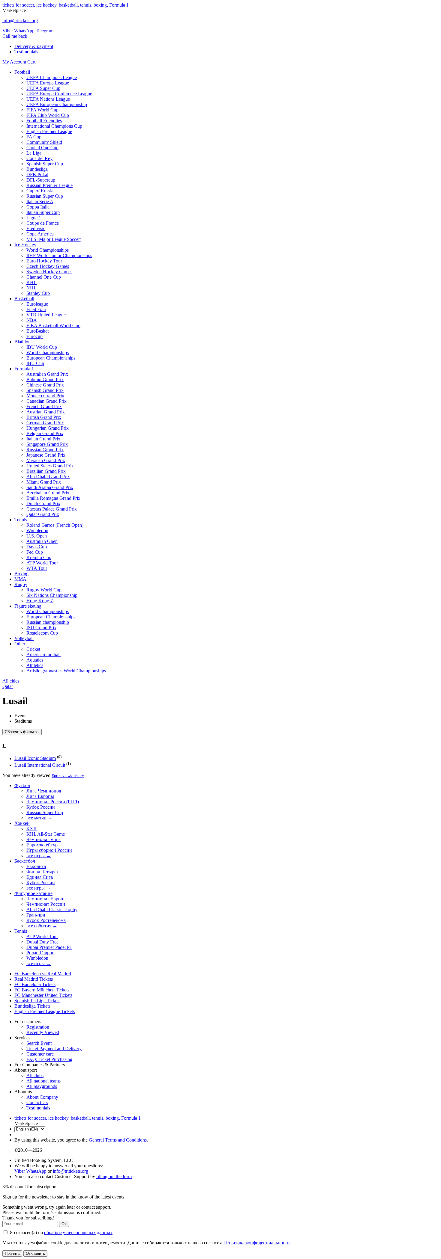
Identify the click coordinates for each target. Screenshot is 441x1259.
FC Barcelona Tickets (35, 984)
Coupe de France (42, 223)
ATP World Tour (42, 562)
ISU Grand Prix (41, 627)
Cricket (33, 649)
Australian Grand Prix (47, 374)
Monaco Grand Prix (45, 395)
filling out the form (114, 1176)
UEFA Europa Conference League (59, 93)
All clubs (35, 1075)
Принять (12, 1253)
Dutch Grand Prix (43, 503)
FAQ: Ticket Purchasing (49, 1059)
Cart (31, 61)
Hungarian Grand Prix (47, 428)
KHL (31, 282)
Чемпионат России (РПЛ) (52, 801)
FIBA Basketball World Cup (53, 325)
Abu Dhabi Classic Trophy (51, 909)
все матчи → (39, 817)
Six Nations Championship (51, 595)
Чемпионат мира (43, 839)
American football (43, 654)
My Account (14, 61)
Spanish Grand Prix (45, 390)
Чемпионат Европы (46, 898)
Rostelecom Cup (42, 632)
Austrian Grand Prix (45, 411)
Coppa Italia (38, 206)
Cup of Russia (39, 190)
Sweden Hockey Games (49, 271)
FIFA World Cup (42, 109)
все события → (41, 925)
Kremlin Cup (38, 557)
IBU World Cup (41, 347)
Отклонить (35, 1253)
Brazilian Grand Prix (46, 471)
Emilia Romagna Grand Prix (53, 498)
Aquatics (34, 659)
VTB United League (46, 314)
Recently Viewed (42, 1032)
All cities (10, 680)
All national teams (43, 1080)
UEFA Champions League (51, 77)
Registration (37, 1026)
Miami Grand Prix (43, 481)
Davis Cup (36, 546)
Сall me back (14, 36)
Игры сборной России (49, 850)
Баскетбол (24, 861)
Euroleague (37, 304)
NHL (31, 287)
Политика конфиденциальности (257, 1242)
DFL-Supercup (40, 179)
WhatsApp (24, 30)
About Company (42, 1097)
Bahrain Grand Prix (45, 379)
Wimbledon (37, 530)
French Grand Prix (44, 406)
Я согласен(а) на (60, 1232)
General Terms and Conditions (118, 1139)
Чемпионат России (45, 904)
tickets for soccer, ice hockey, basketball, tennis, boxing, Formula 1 (65, 4)
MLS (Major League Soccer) (53, 239)
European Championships (50, 357)
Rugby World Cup (44, 589)
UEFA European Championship (56, 104)
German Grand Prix (45, 422)
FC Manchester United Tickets (43, 995)
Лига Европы (40, 796)
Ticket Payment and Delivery (54, 1048)
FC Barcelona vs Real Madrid (42, 973)
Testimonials (26, 51)
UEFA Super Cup (43, 88)
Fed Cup (34, 552)
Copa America (40, 233)
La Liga (33, 153)
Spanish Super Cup (44, 163)
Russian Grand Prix (45, 449)
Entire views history (68, 775)
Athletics (34, 665)
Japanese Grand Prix (45, 455)
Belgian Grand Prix (44, 433)
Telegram (44, 30)
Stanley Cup (38, 293)
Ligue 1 (33, 217)
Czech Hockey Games (47, 266)
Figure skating (27, 606)
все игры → (38, 855)
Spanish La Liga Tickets (37, 1000)
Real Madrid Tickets (33, 979)
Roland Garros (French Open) (54, 525)
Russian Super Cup (44, 196)
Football (22, 72)
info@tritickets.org (20, 20)
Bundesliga (37, 169)
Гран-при (35, 914)
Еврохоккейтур (42, 844)
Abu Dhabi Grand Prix (48, 476)
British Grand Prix (43, 417)
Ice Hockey (25, 244)
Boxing (21, 573)
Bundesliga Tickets (32, 1006)
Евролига (36, 866)
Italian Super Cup (43, 212)
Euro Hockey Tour (44, 260)
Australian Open (42, 541)
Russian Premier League (49, 185)
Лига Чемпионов (43, 790)
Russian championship (47, 622)
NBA (31, 320)
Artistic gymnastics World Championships (66, 670)
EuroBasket (37, 330)
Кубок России (40, 807)
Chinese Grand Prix (45, 384)
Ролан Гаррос (40, 952)
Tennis (20, 519)
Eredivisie (35, 228)
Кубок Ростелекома (46, 920)
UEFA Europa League (47, 82)
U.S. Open (36, 535)
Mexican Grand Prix (45, 460)
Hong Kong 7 (39, 600)
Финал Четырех (42, 871)
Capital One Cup (42, 147)
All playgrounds (41, 1086)
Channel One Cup (43, 277)
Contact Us (37, 1102)
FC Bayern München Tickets (41, 989)
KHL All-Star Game (45, 834)
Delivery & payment (33, 46)
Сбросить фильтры (22, 732)
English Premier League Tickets (44, 1011)
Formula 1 (24, 368)
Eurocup (34, 336)
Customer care (40, 1053)
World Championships (47, 250)
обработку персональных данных (78, 1232)
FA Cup (33, 136)
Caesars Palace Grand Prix (51, 508)
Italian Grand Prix (43, 438)
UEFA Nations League (48, 99)
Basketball (24, 298)
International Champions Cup (54, 126)
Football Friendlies (44, 120)
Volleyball (24, 638)
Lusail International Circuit (39, 765)
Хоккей (22, 823)
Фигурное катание (33, 893)
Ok (64, 1224)
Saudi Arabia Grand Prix (49, 487)
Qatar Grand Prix (42, 514)
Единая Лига (39, 877)
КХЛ (31, 828)
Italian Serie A (39, 201)
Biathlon (22, 341)
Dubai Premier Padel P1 (49, 947)
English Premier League (49, 131)
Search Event (39, 1043)
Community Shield (44, 142)
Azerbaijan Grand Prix (47, 492)
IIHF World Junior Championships (59, 255)
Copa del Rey (39, 158)
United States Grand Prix (50, 465)
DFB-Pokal (37, 174)
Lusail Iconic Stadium (35, 758)
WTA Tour (36, 568)
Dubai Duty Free (42, 941)
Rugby (20, 584)
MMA (20, 579)
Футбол (22, 785)
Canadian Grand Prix (46, 401)
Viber (7, 30)
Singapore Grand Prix (47, 444)
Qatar (7, 686)
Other (19, 643)
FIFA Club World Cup (47, 115)
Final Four (36, 309)
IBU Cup (35, 363)
